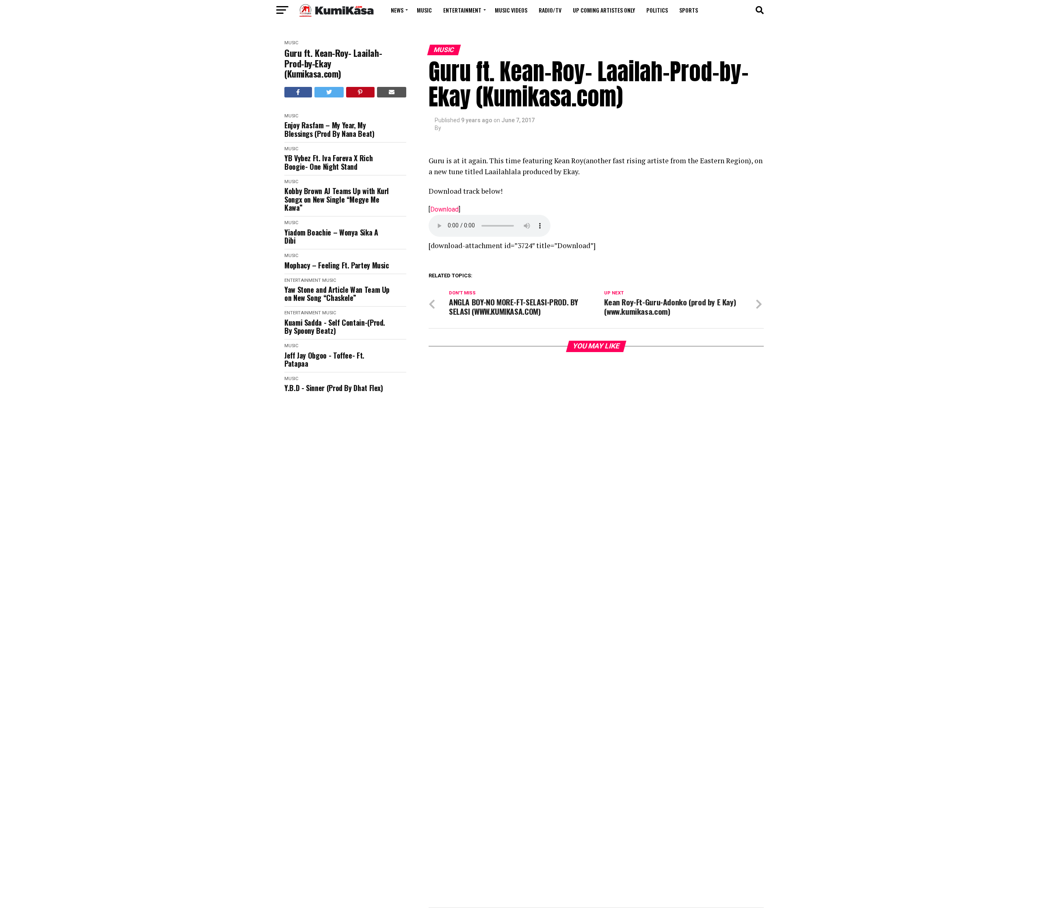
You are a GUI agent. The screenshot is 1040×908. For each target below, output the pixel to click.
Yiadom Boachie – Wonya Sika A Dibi (331, 236)
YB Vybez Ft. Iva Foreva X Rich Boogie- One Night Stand (328, 162)
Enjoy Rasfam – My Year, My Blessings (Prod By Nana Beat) (329, 129)
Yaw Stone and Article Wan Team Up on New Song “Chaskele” (337, 293)
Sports (688, 10)
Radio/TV (550, 10)
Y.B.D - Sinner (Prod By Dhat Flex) (333, 388)
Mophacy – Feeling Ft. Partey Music (336, 265)
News (397, 10)
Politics (657, 10)
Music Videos (511, 10)
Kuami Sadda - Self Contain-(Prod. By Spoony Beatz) (334, 326)
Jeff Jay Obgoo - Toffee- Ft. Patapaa (324, 359)
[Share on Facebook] (298, 92)
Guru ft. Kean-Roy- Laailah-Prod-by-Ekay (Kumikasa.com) (333, 63)
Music (424, 10)
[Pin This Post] (360, 92)
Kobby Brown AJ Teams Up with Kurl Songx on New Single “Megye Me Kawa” (336, 199)
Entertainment (462, 10)
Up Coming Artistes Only (604, 10)
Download (444, 209)
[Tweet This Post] (329, 92)
